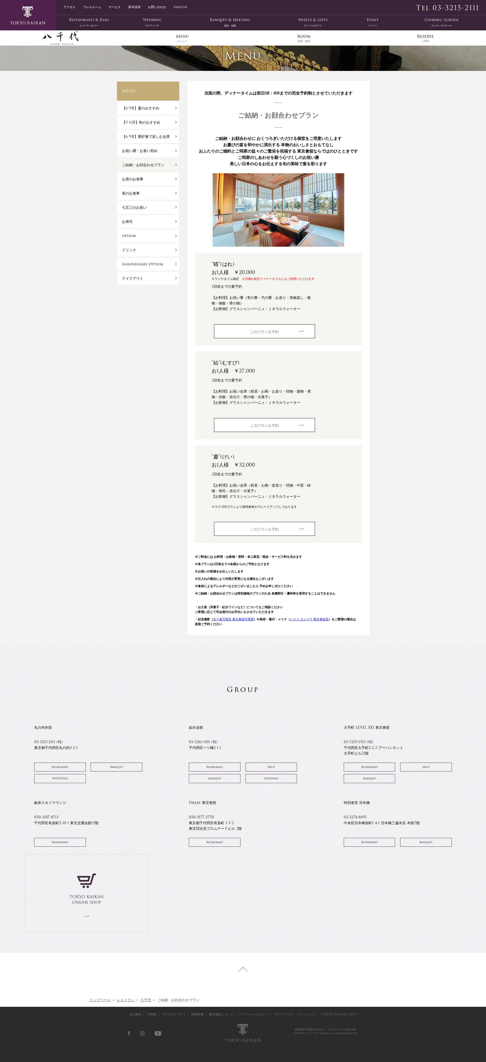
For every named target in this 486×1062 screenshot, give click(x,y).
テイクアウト (132, 278)
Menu (182, 38)
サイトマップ (283, 1014)
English (180, 6)
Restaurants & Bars (89, 22)
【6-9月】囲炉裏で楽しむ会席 (146, 136)
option (129, 236)
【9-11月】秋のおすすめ (141, 122)
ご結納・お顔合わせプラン (143, 165)
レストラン (125, 1000)
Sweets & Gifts (313, 22)
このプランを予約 (264, 332)
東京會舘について (221, 1014)
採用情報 (197, 1014)
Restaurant (60, 767)
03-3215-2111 (335, 1029)
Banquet (116, 767)
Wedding (152, 22)
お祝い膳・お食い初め (139, 150)
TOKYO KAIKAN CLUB (339, 1014)
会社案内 (135, 1014)
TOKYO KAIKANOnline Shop (86, 899)
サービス (115, 6)
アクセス (69, 6)
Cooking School (441, 22)
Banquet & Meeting (230, 22)
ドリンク (129, 250)
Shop (271, 767)
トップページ (100, 1000)
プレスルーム (92, 6)
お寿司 (127, 221)
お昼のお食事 (132, 179)
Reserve (425, 38)
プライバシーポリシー (253, 1014)
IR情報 (151, 1014)
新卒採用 (134, 6)
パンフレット (307, 1014)
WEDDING (60, 778)
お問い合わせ (157, 6)
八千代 (145, 1000)
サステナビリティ (174, 1014)
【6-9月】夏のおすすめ (140, 108)
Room (304, 38)
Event (373, 22)
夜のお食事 (131, 193)
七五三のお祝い (134, 207)
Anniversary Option (142, 264)
